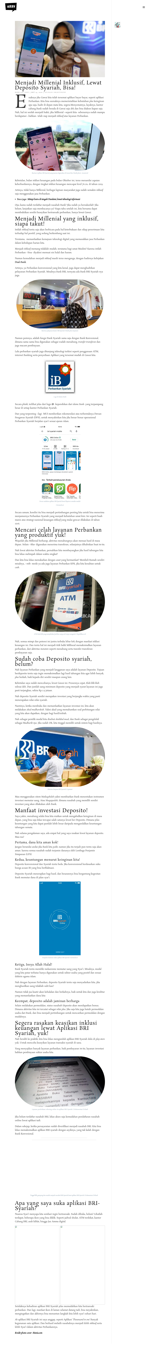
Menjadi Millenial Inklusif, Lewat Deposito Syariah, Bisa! (58, 85)
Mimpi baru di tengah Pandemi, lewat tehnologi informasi (53, 199)
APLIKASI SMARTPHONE (55, 92)
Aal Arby (24, 92)
